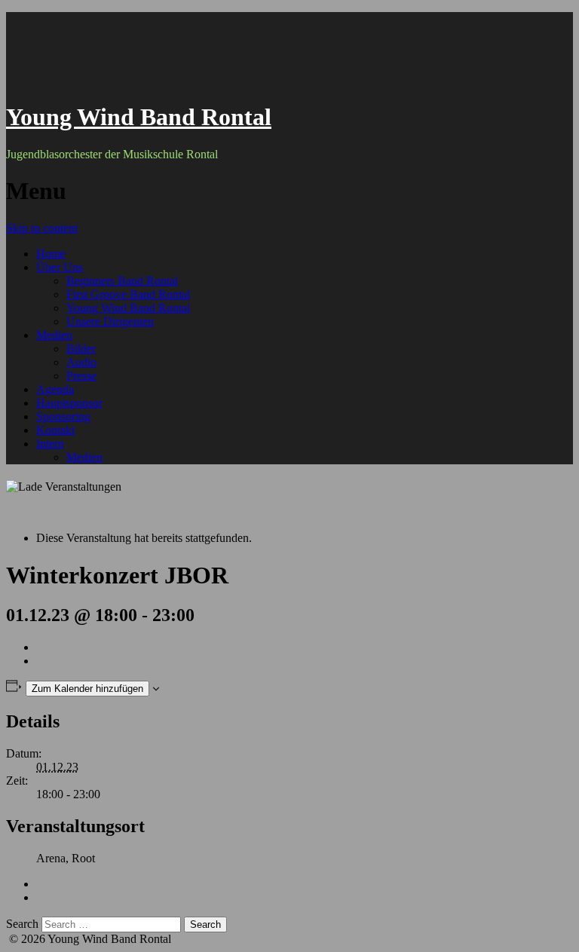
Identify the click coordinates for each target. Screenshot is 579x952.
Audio (81, 362)
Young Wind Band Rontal (138, 116)
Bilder (81, 348)
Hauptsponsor (69, 402)
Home (51, 253)
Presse (81, 375)
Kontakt (55, 430)
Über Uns (59, 267)
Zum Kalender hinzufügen (87, 688)
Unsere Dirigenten (110, 321)
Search (22, 923)
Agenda (55, 389)
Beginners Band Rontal (122, 280)
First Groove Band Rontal (128, 294)
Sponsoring (63, 416)
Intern (50, 443)
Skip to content (42, 228)
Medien (54, 335)
